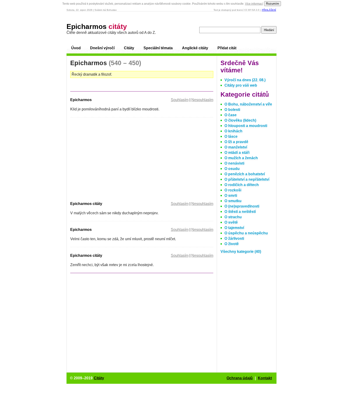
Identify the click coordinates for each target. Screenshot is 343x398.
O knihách (233, 131)
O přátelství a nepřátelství (246, 179)
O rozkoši (232, 190)
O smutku (233, 201)
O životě (231, 244)
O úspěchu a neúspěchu (246, 233)
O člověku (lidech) (240, 120)
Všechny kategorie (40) (240, 252)
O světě (231, 222)
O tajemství (234, 228)
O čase (230, 115)
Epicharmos (96, 26)
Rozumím (272, 3)
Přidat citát (226, 48)
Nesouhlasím (202, 100)
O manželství (235, 147)
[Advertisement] (109, 158)
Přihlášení (269, 10)
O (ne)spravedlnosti (241, 206)
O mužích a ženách (241, 158)
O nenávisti (234, 163)
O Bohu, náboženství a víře (248, 104)
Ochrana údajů (240, 378)
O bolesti (232, 110)
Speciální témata (158, 48)
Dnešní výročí (102, 48)
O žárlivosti (234, 238)
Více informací (254, 3)
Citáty (129, 48)
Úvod (76, 48)
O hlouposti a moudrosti (245, 126)
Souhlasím (180, 100)
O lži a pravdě (236, 142)
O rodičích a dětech (241, 185)
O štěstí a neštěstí (240, 212)
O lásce (231, 136)
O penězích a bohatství (244, 174)
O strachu (233, 217)
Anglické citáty (195, 48)
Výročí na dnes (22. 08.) (245, 80)
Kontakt (265, 378)
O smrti (230, 195)
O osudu (232, 169)
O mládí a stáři (236, 153)
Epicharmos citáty (86, 204)
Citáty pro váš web (240, 85)
